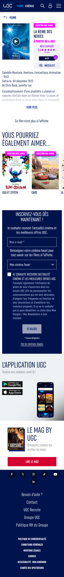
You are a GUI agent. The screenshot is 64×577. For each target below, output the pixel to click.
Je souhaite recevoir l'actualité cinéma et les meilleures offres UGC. (34, 276)
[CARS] (45, 171)
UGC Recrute (32, 509)
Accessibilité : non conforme (32, 562)
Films (13, 18)
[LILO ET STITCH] (15, 171)
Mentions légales (32, 550)
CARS (34, 192)
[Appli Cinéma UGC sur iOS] (12, 391)
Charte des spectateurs (32, 568)
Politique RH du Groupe (32, 525)
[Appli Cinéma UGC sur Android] (12, 384)
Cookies (32, 556)
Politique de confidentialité (32, 539)
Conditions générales (32, 544)
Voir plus (32, 107)
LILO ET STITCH (10, 192)
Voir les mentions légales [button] (32, 344)
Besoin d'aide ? (32, 494)
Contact (32, 502)
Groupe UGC (32, 517)
